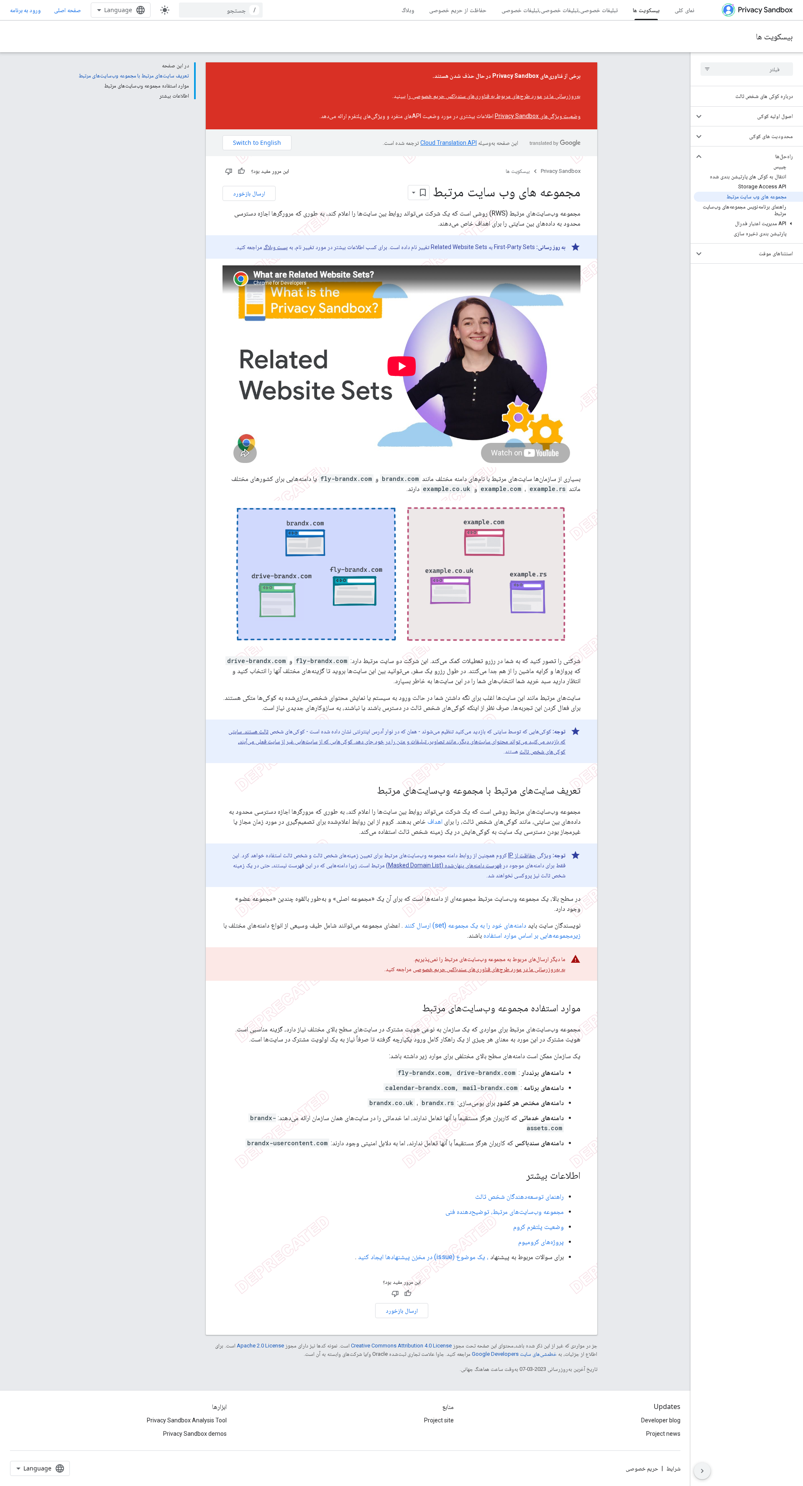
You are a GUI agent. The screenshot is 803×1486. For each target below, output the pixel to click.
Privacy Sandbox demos (195, 1433)
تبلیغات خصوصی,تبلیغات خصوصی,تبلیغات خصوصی (559, 10)
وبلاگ (408, 10)
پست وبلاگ (275, 247)
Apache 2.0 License (260, 1345)
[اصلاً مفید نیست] (228, 171)
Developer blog (660, 1420)
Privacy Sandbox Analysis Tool (187, 1420)
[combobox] (221, 10)
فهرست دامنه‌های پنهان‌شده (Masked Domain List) (443, 865)
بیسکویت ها (646, 10)
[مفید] (241, 171)
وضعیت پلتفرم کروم (538, 1227)
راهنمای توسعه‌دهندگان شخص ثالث (519, 1197)
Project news (663, 1433)
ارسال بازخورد (249, 193)
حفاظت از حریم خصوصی (457, 10)
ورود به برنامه (25, 10)
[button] (753, 116)
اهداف (434, 821)
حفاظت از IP (522, 855)
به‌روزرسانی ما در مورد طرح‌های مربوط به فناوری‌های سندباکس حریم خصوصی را (494, 96)
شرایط (673, 1468)
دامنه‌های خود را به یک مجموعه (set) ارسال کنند (465, 925)
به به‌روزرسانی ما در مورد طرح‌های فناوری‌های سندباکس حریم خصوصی (489, 969)
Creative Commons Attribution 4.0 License (401, 1345)
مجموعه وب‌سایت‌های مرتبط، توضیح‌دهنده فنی (504, 1212)
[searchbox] (747, 69)
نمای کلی (684, 10)
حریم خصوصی (642, 1468)
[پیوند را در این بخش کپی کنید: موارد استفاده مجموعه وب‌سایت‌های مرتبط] (413, 1009)
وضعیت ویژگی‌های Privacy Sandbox (538, 116)
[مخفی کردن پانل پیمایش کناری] (702, 1471)
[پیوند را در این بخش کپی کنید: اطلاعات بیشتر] (517, 1176)
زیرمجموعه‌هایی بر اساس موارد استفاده (532, 935)
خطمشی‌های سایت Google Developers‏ (514, 1354)
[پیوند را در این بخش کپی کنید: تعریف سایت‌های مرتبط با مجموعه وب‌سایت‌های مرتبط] (368, 791)
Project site (439, 1420)
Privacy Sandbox (561, 171)
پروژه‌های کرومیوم (541, 1242)
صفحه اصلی (67, 10)
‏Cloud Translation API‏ (448, 142)
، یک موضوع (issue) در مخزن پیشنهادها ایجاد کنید (423, 1257)
